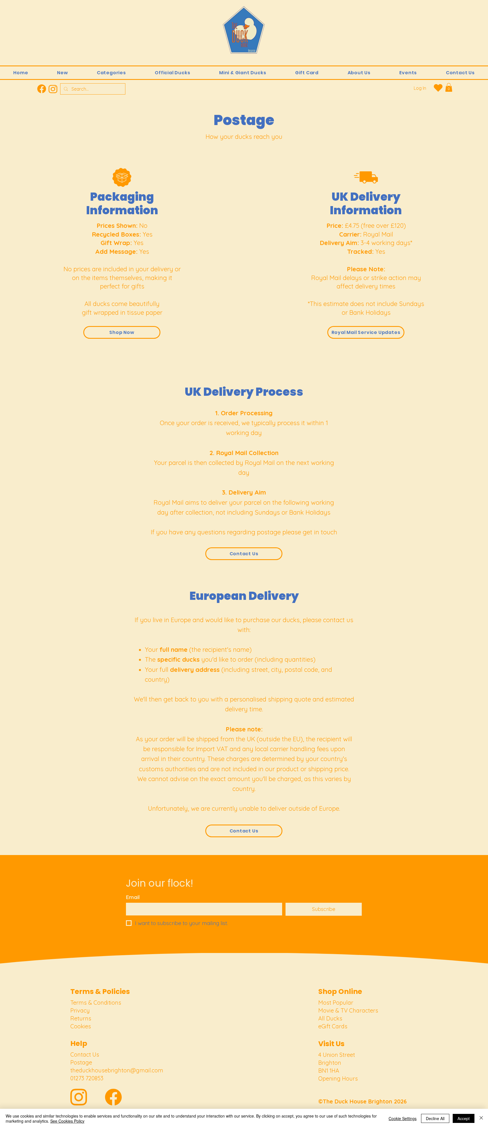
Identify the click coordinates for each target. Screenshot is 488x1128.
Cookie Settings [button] (403, 1118)
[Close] (481, 1118)
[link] (448, 87)
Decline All (435, 1118)
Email (133, 897)
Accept (463, 1118)
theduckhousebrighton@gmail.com (116, 1070)
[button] (111, 72)
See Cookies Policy (67, 1121)
